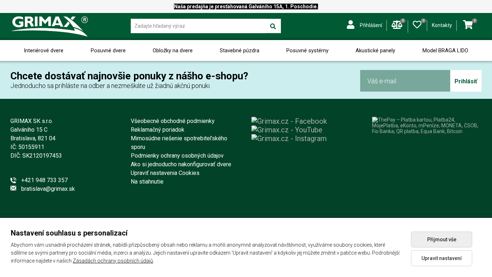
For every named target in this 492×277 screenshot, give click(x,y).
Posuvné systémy (307, 50)
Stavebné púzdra (239, 50)
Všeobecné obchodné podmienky (173, 121)
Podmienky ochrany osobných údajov (177, 155)
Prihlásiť (466, 81)
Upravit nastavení (441, 258)
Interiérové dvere (43, 50)
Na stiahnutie (147, 181)
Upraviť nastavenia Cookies (165, 173)
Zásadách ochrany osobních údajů (113, 261)
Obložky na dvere (173, 50)
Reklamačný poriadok (157, 129)
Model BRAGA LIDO (445, 50)
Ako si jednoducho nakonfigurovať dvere (181, 164)
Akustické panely (375, 50)
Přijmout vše (441, 239)
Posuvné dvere (108, 50)
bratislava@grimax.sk (48, 188)
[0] (417, 23)
